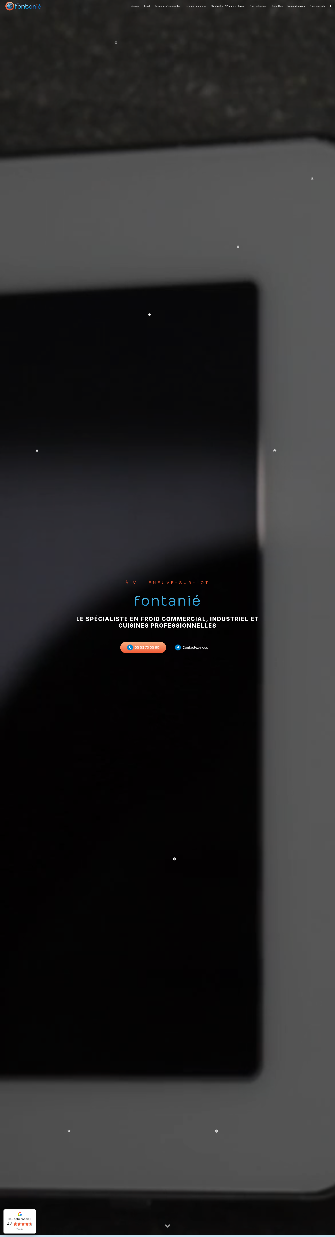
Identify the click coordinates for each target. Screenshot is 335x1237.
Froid (147, 6)
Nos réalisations (258, 6)
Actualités (277, 6)
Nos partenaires (296, 6)
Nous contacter (318, 6)
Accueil (135, 6)
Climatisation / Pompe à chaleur (228, 6)
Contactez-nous (195, 647)
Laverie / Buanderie (195, 6)
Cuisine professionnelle (167, 6)
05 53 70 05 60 (147, 647)
